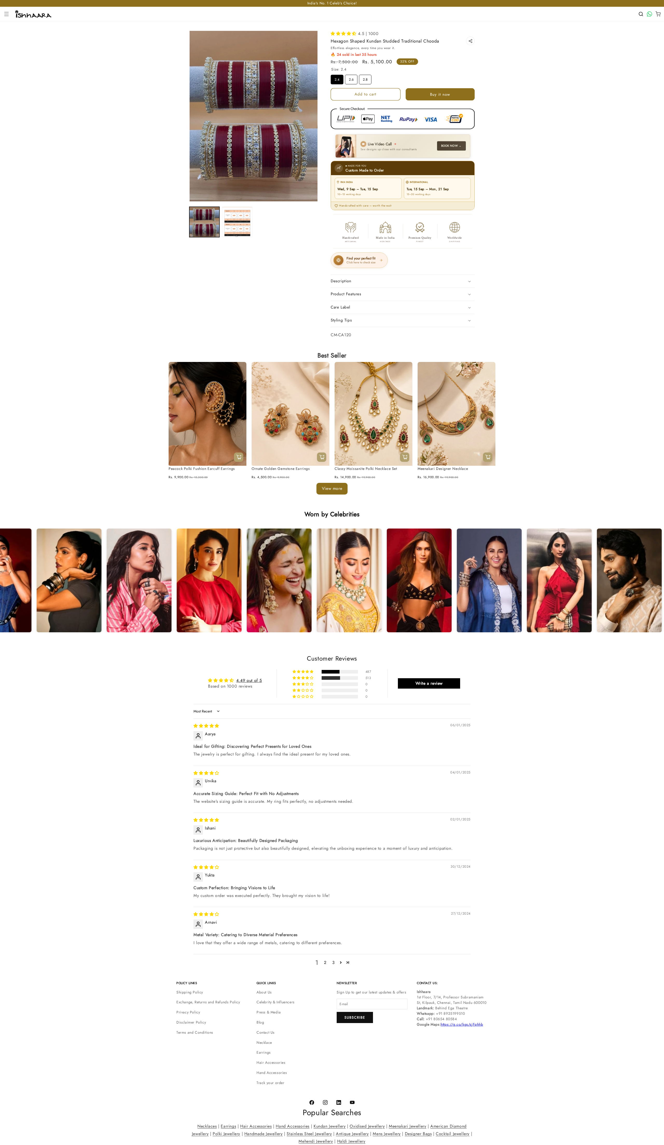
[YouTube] (352, 1102)
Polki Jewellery (226, 1133)
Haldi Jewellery (351, 1141)
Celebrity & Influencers (276, 1002)
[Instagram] (325, 1102)
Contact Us (266, 1032)
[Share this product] (470, 41)
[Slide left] (176, 390)
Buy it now (440, 94)
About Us (264, 992)
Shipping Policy (189, 992)
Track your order (271, 1082)
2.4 (337, 78)
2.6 (351, 78)
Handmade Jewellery (263, 1133)
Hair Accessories (271, 1062)
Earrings (264, 1052)
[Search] (641, 14)
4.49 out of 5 (249, 680)
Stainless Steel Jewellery (309, 1133)
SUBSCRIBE (354, 1017)
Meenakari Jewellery (407, 1126)
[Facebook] (311, 1102)
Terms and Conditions (194, 1032)
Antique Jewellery (352, 1133)
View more (332, 488)
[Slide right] (487, 390)
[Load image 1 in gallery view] (204, 222)
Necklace (264, 1042)
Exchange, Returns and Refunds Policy (208, 1002)
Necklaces (207, 1126)
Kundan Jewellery (330, 1126)
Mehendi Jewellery (316, 1141)
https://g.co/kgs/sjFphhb (462, 1024)
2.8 (365, 78)
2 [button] (325, 962)
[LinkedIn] (338, 1102)
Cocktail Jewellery (452, 1133)
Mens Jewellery (386, 1133)
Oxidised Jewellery (367, 1126)
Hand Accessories (272, 1072)
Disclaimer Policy (191, 1022)
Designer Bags (418, 1133)
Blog (260, 1022)
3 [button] (333, 962)
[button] (6, 14)
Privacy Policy (188, 1012)
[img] (206, 726)
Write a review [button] (429, 683)
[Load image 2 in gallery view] (237, 222)
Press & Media (269, 1012)
